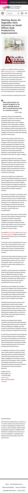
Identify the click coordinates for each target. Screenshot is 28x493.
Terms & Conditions (20, 487)
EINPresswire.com (10, 71)
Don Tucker (12, 232)
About (7, 484)
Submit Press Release (8, 487)
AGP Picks (4, 2)
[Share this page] (26, 13)
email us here (5, 377)
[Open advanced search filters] (22, 13)
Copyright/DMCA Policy (9, 490)
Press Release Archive (16, 484)
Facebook (4, 381)
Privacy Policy (21, 490)
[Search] (18, 13)
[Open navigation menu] (2, 13)
